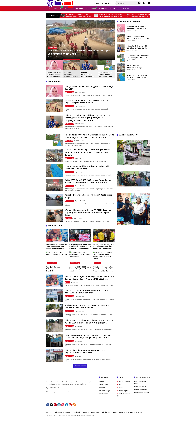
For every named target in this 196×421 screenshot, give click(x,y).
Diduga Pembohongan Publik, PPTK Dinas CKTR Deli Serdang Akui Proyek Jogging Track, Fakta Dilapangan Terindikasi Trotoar (79, 50)
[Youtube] (70, 404)
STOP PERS (139, 412)
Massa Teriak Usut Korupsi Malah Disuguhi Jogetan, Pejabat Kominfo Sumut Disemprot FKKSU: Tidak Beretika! (136, 67)
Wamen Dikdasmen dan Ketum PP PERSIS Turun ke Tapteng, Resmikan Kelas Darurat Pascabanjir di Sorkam (88, 212)
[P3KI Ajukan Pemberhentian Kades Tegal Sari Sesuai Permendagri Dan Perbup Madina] (104, 258)
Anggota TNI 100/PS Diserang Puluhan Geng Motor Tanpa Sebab (80, 269)
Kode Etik (77, 412)
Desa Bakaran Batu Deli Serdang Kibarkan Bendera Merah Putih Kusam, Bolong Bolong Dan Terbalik (88, 336)
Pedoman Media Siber (91, 412)
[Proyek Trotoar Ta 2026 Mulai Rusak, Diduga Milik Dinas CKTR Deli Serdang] (121, 77)
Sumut (101, 381)
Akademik (68, 218)
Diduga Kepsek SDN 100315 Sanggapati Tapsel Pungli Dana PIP (54, 74)
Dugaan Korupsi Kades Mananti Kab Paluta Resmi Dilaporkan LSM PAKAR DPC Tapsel (93, 15)
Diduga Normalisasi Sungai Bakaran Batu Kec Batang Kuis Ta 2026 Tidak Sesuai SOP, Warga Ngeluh (89, 321)
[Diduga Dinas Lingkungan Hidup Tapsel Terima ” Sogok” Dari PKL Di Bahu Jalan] (54, 355)
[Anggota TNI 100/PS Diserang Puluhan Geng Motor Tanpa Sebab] (80, 258)
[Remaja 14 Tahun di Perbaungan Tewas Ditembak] (57, 258)
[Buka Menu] (149, 3)
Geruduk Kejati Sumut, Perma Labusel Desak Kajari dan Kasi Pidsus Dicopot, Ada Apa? (103, 246)
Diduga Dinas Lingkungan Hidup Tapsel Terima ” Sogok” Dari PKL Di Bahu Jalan (87, 351)
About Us (58, 412)
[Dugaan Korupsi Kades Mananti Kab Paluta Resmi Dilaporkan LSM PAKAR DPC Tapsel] (78, 15)
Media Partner (118, 412)
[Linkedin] (66, 404)
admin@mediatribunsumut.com (61, 392)
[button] (139, 3)
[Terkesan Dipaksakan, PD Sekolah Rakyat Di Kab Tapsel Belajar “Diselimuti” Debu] (54, 105)
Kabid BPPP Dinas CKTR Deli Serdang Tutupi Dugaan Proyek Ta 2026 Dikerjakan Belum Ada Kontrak (88, 181)
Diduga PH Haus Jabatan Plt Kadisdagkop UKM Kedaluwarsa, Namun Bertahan (86, 291)
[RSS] (74, 404)
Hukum (50, 240)
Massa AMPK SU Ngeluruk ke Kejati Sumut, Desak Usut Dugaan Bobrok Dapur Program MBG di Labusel (56, 246)
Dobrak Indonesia (140, 390)
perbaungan (123, 391)
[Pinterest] (55, 404)
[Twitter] (51, 404)
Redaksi (68, 412)
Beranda (49, 412)
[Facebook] (47, 404)
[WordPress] (59, 404)
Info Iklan (129, 412)
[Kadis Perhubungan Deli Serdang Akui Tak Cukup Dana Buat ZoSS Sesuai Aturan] (54, 310)
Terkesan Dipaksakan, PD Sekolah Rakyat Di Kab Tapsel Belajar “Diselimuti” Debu (71, 74)
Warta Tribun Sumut (141, 393)
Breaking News (52, 44)
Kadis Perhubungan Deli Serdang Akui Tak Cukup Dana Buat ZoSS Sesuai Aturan (87, 306)
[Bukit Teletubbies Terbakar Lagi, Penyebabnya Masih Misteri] (111, 15)
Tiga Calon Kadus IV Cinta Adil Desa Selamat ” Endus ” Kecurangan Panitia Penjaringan (60, 15)
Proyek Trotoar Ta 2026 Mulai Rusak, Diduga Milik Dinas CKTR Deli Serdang (137, 76)
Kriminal (73, 240)
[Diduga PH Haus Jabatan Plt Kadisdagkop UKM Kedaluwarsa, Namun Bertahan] (54, 295)
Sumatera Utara (124, 381)
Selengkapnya (80, 366)
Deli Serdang (69, 140)
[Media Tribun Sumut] (60, 3)
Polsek (121, 387)
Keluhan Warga (75, 263)
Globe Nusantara (140, 386)
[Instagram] (62, 404)
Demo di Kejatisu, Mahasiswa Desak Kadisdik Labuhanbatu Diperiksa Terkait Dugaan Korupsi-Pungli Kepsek (80, 246)
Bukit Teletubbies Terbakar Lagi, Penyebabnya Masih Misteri (123, 15)
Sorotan (102, 387)
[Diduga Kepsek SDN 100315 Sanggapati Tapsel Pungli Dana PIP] (54, 91)
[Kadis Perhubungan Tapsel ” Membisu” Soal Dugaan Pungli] (54, 200)
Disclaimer (106, 412)
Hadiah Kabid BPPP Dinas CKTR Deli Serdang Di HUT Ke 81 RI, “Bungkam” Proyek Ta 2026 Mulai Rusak (105, 74)
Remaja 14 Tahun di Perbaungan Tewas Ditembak (53, 269)
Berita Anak (97, 263)
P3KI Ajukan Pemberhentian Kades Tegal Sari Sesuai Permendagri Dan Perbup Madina (103, 269)
